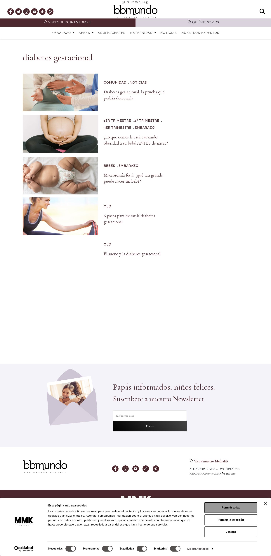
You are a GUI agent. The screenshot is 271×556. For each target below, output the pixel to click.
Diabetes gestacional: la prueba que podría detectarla (134, 95)
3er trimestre (117, 127)
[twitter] (18, 11)
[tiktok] (42, 11)
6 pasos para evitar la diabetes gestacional (129, 219)
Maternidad (142, 32)
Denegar (230, 531)
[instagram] (26, 11)
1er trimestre (117, 120)
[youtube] (34, 11)
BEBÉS (109, 165)
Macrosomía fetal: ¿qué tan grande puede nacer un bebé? (133, 178)
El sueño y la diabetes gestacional (132, 254)
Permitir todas (231, 507)
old (107, 206)
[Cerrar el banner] (265, 503)
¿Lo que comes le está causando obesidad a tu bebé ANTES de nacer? (136, 140)
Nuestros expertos (200, 32)
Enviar (150, 426)
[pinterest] (50, 11)
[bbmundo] (135, 11)
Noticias (168, 32)
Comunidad (115, 82)
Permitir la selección (231, 519)
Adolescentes (112, 32)
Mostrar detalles (198, 548)
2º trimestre (146, 120)
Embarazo (62, 32)
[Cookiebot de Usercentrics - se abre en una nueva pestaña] (24, 549)
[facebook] (10, 11)
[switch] (107, 549)
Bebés (85, 32)
